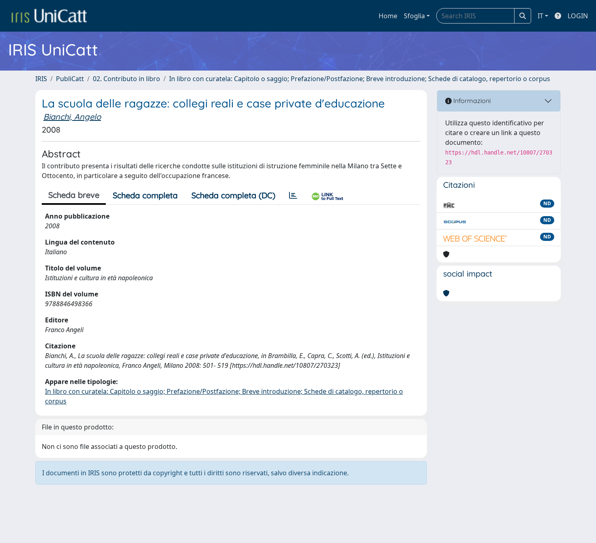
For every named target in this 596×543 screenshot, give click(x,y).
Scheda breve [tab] (73, 195)
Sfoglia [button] (414, 15)
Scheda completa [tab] (145, 195)
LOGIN (578, 15)
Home (388, 15)
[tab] (293, 195)
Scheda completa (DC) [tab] (233, 195)
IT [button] (540, 15)
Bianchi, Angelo (72, 117)
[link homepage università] (49, 16)
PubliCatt (70, 78)
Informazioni (471, 101)
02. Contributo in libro (126, 78)
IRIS (41, 78)
